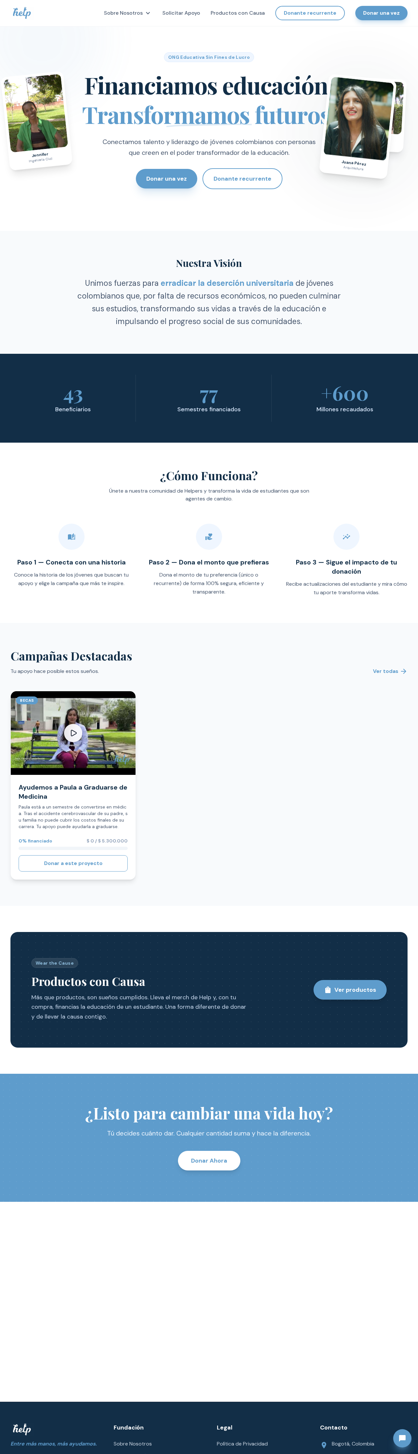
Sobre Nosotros (128, 13)
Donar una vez (381, 12)
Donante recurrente (310, 12)
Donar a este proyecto (73, 863)
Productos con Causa (238, 12)
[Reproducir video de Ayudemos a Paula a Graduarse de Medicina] (73, 733)
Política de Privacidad (242, 1443)
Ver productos (350, 990)
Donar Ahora (209, 1161)
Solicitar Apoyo (181, 12)
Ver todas (390, 671)
